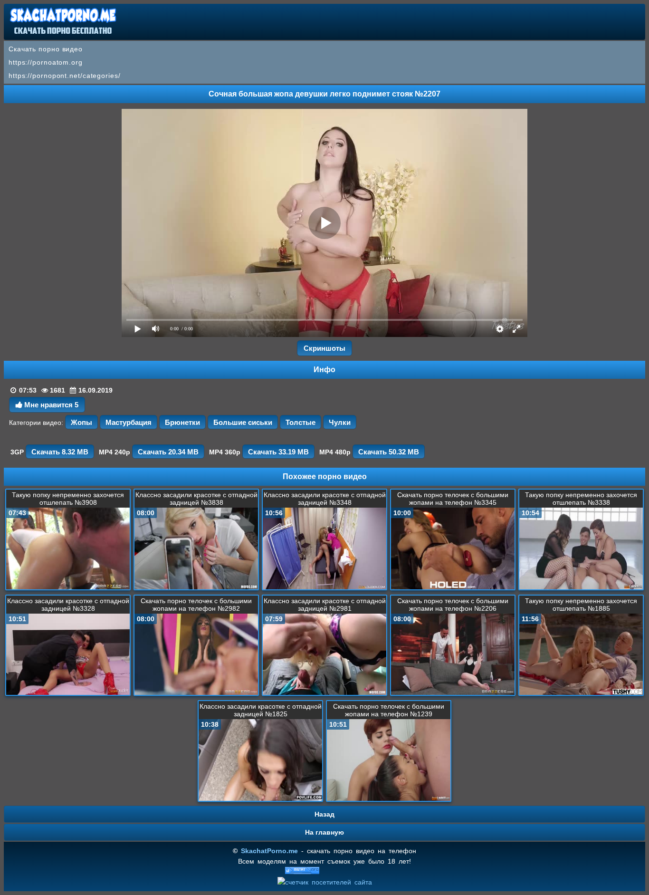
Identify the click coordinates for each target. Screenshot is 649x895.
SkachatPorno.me (269, 851)
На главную (324, 832)
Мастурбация (128, 422)
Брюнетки (182, 422)
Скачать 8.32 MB (59, 452)
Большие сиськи (242, 422)
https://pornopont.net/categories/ (65, 75)
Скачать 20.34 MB (168, 452)
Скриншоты (324, 348)
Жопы (81, 422)
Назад (324, 814)
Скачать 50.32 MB (388, 452)
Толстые (300, 422)
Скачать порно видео (46, 49)
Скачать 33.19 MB (278, 452)
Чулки (340, 422)
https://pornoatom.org (46, 62)
